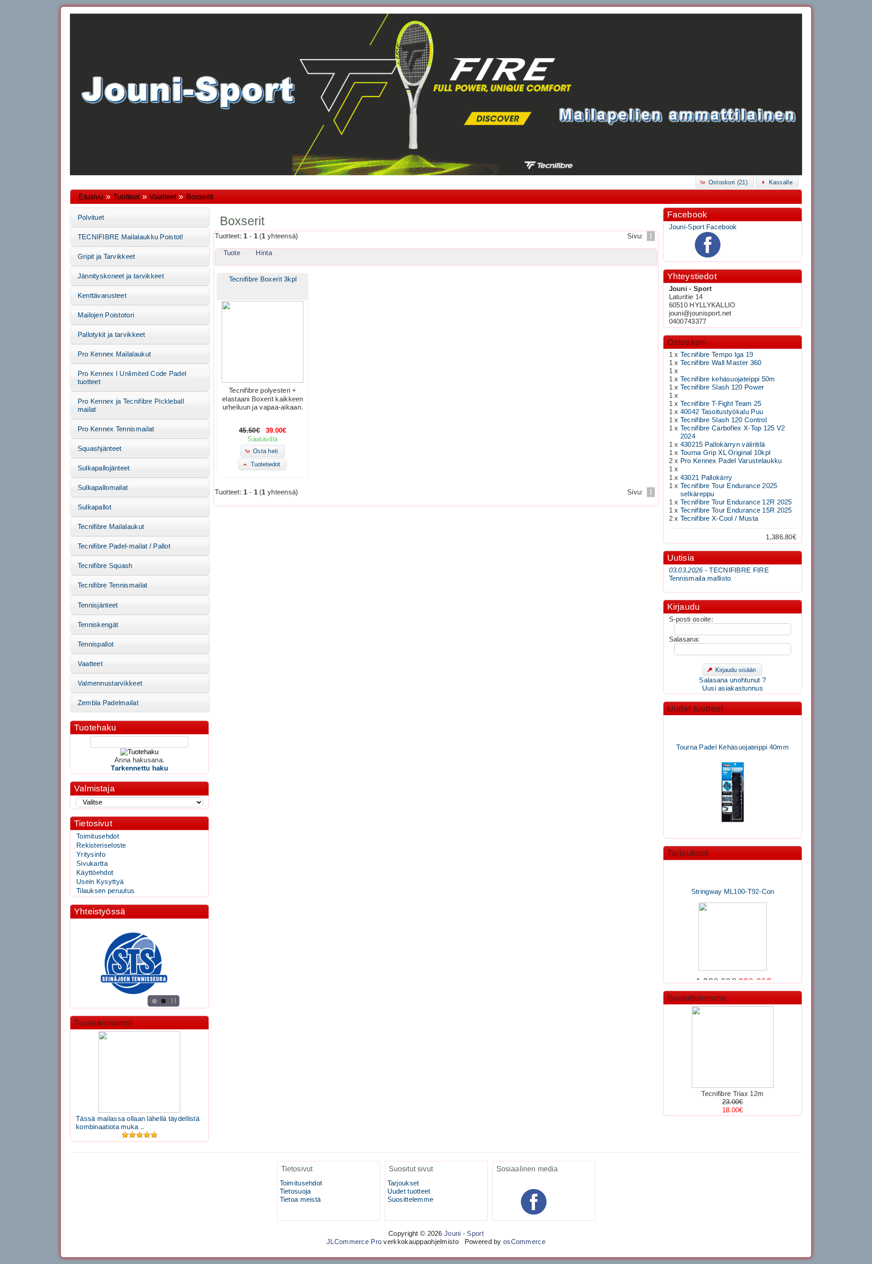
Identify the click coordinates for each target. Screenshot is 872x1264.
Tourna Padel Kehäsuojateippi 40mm (732, 735)
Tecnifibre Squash (105, 565)
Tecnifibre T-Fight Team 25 (721, 403)
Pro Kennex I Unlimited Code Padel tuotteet (132, 377)
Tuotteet (126, 197)
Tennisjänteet (98, 605)
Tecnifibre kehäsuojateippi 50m (727, 379)
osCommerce (524, 1241)
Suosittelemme (696, 997)
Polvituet (91, 217)
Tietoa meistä (300, 1199)
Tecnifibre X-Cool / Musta (719, 518)
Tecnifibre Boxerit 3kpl (263, 279)
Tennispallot (96, 644)
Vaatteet (162, 197)
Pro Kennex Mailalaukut (114, 354)
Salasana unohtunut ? (732, 680)
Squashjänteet (100, 448)
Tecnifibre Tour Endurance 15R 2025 (736, 510)
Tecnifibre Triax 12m (732, 1093)
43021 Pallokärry (706, 477)
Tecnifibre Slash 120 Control (723, 420)
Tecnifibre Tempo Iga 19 (716, 354)
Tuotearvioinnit (103, 1022)
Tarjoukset (687, 853)
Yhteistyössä (99, 911)
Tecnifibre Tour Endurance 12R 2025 (736, 502)
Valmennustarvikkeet (110, 683)
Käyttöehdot (94, 872)
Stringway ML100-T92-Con (732, 880)
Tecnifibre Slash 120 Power (722, 387)
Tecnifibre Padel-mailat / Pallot (124, 546)
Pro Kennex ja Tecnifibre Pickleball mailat (131, 405)
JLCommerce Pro (354, 1241)
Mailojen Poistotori (106, 315)
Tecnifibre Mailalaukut (111, 526)
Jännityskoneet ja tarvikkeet (121, 276)
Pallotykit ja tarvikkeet (111, 334)
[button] (724, 182)
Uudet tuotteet (695, 708)
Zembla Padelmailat (108, 702)
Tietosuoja (295, 1191)
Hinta (264, 253)
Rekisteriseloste (101, 845)
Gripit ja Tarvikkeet (106, 256)
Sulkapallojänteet (104, 468)
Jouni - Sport (464, 1233)
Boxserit (199, 197)
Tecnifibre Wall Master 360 (721, 362)
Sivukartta (92, 863)
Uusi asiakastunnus (732, 688)
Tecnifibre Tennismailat (113, 585)
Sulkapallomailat (103, 487)
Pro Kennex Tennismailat (116, 429)
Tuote (231, 253)
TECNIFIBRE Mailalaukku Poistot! (130, 237)
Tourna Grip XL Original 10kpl (725, 452)
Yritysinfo (90, 854)
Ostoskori (686, 342)
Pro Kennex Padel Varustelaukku (731, 460)
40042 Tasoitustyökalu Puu (721, 411)
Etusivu (91, 197)
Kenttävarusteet (102, 295)
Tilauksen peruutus (105, 890)
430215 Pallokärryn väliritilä (722, 444)
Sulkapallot (94, 507)
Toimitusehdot (97, 836)
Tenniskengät (98, 624)
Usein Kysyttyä (100, 881)
